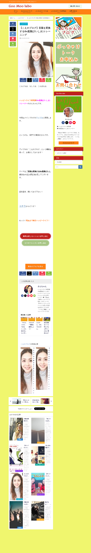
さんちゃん (42, 286)
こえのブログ (23, 23)
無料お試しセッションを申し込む (35, 236)
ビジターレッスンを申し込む (35, 243)
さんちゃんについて (68, 142)
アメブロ (39, 118)
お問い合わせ (76, 6)
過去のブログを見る (35, 266)
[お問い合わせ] (68, 78)
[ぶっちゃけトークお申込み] (68, 53)
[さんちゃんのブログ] (68, 28)
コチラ (22, 206)
